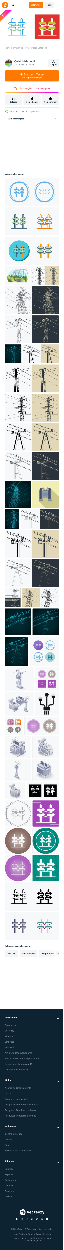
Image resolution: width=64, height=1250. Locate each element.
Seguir (53, 64)
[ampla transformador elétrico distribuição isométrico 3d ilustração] (42, 981)
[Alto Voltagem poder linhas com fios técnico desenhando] (44, 738)
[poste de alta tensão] (23, 685)
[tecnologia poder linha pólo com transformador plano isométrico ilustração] (19, 796)
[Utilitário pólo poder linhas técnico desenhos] (31, 505)
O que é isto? (34, 111)
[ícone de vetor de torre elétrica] (31, 191)
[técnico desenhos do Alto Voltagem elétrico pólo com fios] (31, 319)
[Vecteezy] (5, 5)
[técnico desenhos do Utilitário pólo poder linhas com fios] (31, 640)
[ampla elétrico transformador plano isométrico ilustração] (18, 984)
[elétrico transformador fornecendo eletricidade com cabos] (18, 561)
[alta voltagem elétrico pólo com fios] (19, 294)
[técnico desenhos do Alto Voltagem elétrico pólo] (24, 586)
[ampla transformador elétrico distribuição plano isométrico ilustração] (18, 915)
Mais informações (16, 117)
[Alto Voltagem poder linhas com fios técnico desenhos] (18, 709)
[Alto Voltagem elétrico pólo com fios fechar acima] (23, 392)
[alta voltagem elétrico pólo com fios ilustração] (18, 533)
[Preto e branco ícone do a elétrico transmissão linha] (17, 871)
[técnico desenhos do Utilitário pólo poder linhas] (31, 348)
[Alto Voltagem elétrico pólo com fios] (40, 558)
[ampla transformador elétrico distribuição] (18, 938)
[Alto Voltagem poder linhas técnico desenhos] (13, 372)
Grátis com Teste (32, 76)
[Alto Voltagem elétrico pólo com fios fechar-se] (31, 476)
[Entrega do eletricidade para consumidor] (13, 664)
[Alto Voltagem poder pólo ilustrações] (31, 447)
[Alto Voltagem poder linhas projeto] (18, 737)
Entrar (49, 5)
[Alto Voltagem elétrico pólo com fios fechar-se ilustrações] (31, 417)
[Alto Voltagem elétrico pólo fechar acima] (31, 611)
